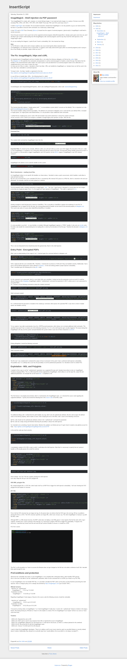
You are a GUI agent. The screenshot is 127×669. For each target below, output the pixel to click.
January (99, 44)
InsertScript (19, 7)
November (100, 31)
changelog (25, 281)
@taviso (35, 30)
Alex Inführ (105, 75)
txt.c (75, 189)
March (99, 42)
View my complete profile (107, 81)
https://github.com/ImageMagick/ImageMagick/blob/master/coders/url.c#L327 (31, 73)
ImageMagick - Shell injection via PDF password (34, 18)
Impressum (96, 17)
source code (49, 397)
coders (72, 59)
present (72, 329)
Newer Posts (15, 648)
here (40, 373)
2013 (97, 63)
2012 (97, 65)
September (100, 39)
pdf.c (36, 267)
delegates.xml (17, 61)
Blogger (70, 665)
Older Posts (83, 648)
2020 (97, 28)
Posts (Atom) (52, 654)
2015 (97, 58)
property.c (41, 265)
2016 (15, 30)
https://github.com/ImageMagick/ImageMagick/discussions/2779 (31, 426)
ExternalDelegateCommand (20, 109)
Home (50, 648)
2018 (22, 30)
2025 (97, 26)
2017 (97, 53)
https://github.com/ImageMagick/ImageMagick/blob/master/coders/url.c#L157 (31, 78)
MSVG (56, 152)
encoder (81, 225)
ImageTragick (18, 25)
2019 (97, 47)
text (46, 187)
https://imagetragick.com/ (52, 583)
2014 (97, 60)
